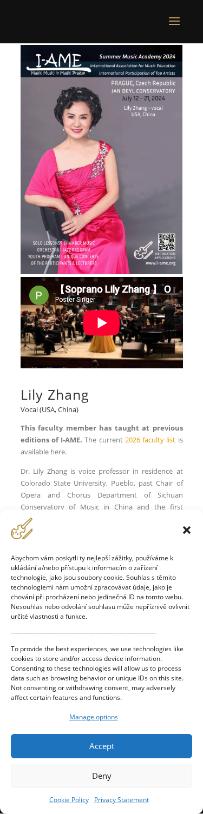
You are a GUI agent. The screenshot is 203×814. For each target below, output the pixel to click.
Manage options (93, 717)
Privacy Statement (121, 799)
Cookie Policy (69, 799)
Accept (101, 745)
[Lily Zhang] (102, 271)
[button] (186, 530)
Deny (102, 775)
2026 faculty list (150, 440)
